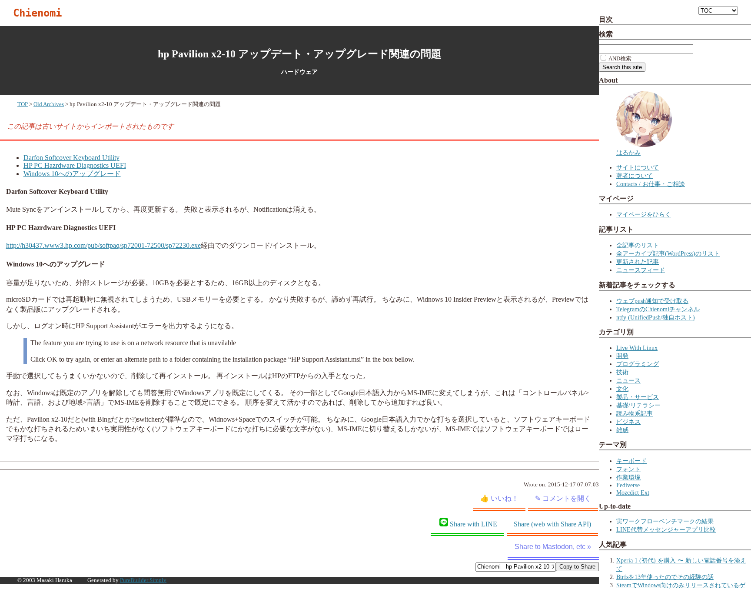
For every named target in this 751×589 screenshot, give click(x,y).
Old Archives (48, 104)
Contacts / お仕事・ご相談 (650, 183)
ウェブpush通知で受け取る (652, 300)
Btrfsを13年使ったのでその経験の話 (665, 576)
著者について (634, 175)
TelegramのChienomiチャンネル (658, 309)
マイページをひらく (643, 214)
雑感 (622, 429)
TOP (22, 104)
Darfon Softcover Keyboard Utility (71, 157)
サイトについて (637, 167)
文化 (622, 388)
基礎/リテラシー (638, 405)
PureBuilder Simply (143, 580)
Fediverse (628, 485)
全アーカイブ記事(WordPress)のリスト (668, 253)
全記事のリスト (637, 245)
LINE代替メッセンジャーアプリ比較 (666, 529)
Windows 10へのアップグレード (72, 173)
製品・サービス (637, 396)
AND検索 (619, 58)
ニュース (628, 380)
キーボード (631, 460)
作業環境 (628, 477)
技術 (622, 372)
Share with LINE (473, 524)
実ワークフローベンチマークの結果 (665, 521)
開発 (622, 355)
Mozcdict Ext (632, 492)
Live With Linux (637, 347)
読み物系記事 (634, 413)
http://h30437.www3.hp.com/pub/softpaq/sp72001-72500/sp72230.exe (103, 245)
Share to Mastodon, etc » (553, 546)
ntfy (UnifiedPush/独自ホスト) (655, 317)
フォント (628, 469)
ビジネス (628, 421)
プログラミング (637, 363)
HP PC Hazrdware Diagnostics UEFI (74, 165)
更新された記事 (637, 261)
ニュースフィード (640, 269)
